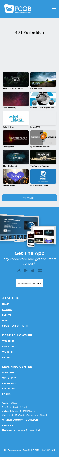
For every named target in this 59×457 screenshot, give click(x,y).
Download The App (29, 283)
